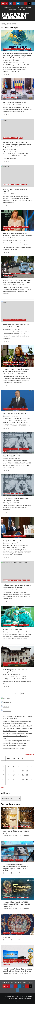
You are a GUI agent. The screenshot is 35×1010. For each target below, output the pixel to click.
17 (3, 775)
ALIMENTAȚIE (25, 226)
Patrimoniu (27, 273)
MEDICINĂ (21, 624)
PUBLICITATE (22, 9)
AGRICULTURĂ (16, 226)
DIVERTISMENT (17, 580)
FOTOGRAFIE (13, 962)
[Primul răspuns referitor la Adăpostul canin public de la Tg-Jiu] (17, 485)
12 (14, 771)
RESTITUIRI (6, 275)
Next (22, 694)
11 (8, 771)
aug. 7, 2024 (13, 543)
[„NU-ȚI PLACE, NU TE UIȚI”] (17, 527)
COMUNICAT (16, 320)
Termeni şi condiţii (25, 7)
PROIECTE (27, 48)
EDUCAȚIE (17, 960)
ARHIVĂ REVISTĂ (7, 826)
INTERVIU (5, 364)
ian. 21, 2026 (22, 240)
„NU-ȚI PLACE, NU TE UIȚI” (12, 540)
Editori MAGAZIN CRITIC (10, 284)
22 (27, 775)
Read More (6, 74)
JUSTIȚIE (15, 184)
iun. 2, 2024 (14, 674)
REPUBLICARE (22, 663)
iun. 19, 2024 (22, 632)
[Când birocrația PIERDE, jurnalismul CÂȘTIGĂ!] (17, 176)
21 (23, 775)
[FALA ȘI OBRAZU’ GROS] (17, 442)
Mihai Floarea (7, 940)
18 (8, 775)
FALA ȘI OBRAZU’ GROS (11, 456)
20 (18, 775)
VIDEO (27, 897)
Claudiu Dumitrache (8, 373)
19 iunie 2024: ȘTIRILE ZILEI (12, 629)
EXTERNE (15, 624)
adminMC (6, 416)
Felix (5, 149)
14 (23, 771)
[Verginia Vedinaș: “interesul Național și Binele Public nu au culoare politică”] (17, 356)
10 (3, 771)
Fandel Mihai (7, 873)
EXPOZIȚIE (6, 962)
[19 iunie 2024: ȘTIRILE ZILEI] (17, 616)
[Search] (31, 14)
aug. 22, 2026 (23, 835)
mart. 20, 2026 (18, 104)
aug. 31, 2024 (14, 458)
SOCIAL (5, 665)
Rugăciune (6, 937)
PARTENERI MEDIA (23, 409)
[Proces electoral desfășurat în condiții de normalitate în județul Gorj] (17, 311)
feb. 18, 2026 (12, 149)
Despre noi (7, 7)
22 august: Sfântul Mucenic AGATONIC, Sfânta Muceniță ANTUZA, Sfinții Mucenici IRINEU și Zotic (16, 904)
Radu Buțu (6, 502)
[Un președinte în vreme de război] (17, 89)
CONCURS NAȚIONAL (8, 960)
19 (14, 775)
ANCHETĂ (15, 449)
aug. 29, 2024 (14, 503)
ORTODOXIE (12, 897)
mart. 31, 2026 (17, 62)
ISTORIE (5, 860)
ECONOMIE (6, 229)
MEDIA (20, 962)
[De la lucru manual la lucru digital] (17, 400)
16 (31, 771)
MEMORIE (11, 860)
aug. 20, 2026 (23, 973)
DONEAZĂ (15, 7)
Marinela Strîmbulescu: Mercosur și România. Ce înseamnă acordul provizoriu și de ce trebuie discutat (17, 236)
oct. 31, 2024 (14, 416)
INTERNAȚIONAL (17, 535)
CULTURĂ (15, 362)
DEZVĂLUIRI (22, 362)
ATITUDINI (15, 273)
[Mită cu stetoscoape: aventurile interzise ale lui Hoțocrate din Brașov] (17, 572)
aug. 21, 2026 (16, 940)
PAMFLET (15, 97)
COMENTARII (28, 982)
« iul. (2, 787)
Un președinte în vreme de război (14, 102)
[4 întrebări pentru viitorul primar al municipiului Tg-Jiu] (17, 656)
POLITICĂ (21, 48)
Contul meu (12, 9)
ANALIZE (15, 48)
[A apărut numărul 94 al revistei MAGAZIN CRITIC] (17, 818)
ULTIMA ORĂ (6, 964)
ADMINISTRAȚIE (7, 48)
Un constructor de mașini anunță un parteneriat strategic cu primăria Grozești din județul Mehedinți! (17, 145)
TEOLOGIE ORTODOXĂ (17, 933)
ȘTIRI (20, 137)
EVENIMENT (25, 960)
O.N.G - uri (22, 826)
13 (18, 771)
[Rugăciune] (17, 924)
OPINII (20, 184)
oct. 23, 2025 (21, 284)
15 (27, 771)
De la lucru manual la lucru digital (14, 414)
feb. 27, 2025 (19, 373)
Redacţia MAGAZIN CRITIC (10, 240)
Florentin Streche (8, 62)
